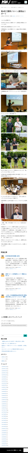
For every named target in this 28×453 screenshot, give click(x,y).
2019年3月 (4, 393)
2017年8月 (4, 416)
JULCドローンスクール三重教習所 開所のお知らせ (13, 349)
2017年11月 (4, 410)
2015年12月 (4, 445)
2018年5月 (4, 403)
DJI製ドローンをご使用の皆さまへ (9, 343)
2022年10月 (4, 383)
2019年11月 (4, 387)
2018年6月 (4, 401)
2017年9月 (4, 414)
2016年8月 (4, 432)
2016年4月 (4, 441)
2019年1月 (4, 397)
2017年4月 (4, 422)
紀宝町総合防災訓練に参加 (13, 256)
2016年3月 (4, 443)
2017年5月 (4, 420)
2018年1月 (4, 408)
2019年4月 (4, 391)
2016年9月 (4, 430)
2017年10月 (4, 412)
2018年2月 (4, 405)
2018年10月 (4, 399)
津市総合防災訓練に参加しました (9, 351)
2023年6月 (4, 376)
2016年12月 (4, 428)
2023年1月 (4, 381)
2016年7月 (4, 434)
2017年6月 (4, 418)
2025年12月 (4, 366)
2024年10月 (4, 370)
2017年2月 (4, 426)
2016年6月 (4, 436)
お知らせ (11, 268)
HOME (2, 7)
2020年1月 (4, 385)
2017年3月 (4, 424)
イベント (8, 7)
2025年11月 (4, 368)
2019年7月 (4, 389)
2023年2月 (4, 379)
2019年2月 (4, 395)
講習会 (3, 360)
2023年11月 (4, 372)
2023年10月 (4, 374)
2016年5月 (4, 439)
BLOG (5, 7)
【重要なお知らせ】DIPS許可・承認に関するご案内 (13, 341)
